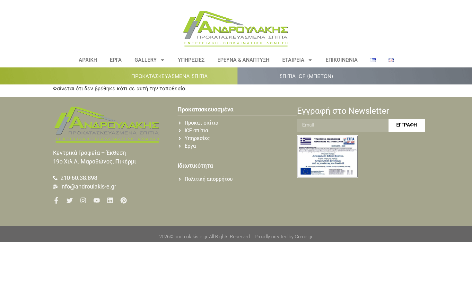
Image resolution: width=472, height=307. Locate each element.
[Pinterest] (123, 200)
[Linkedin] (110, 200)
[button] (173, 76)
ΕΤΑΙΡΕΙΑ (293, 60)
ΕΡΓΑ (116, 60)
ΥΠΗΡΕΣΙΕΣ (191, 60)
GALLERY (146, 60)
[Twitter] (69, 200)
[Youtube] (96, 200)
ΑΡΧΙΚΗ (88, 60)
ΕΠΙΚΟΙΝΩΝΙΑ (342, 60)
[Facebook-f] (56, 200)
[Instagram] (83, 200)
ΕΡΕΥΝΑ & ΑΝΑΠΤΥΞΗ (243, 60)
